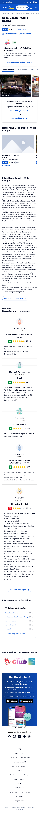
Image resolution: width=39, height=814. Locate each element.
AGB (19, 783)
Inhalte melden (19, 753)
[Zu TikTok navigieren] (19, 737)
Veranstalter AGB (19, 762)
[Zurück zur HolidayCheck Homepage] (8, 7)
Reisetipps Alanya (8, 13)
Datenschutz (19, 771)
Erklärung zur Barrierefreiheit (19, 792)
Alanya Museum (10, 621)
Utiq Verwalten (19, 779)
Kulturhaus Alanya (11, 613)
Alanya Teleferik (10, 625)
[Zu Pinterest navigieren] (24, 737)
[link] (31, 7)
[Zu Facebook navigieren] (9, 737)
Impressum (19, 801)
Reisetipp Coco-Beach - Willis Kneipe (27, 13)
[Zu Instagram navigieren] (14, 737)
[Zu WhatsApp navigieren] (29, 737)
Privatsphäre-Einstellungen (19, 775)
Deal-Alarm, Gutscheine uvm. (19, 758)
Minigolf (8, 629)
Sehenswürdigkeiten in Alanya (16, 634)
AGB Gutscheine (19, 788)
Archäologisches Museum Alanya (17, 617)
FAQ (19, 749)
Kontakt (26, 2)
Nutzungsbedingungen (19, 766)
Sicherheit (19, 796)
